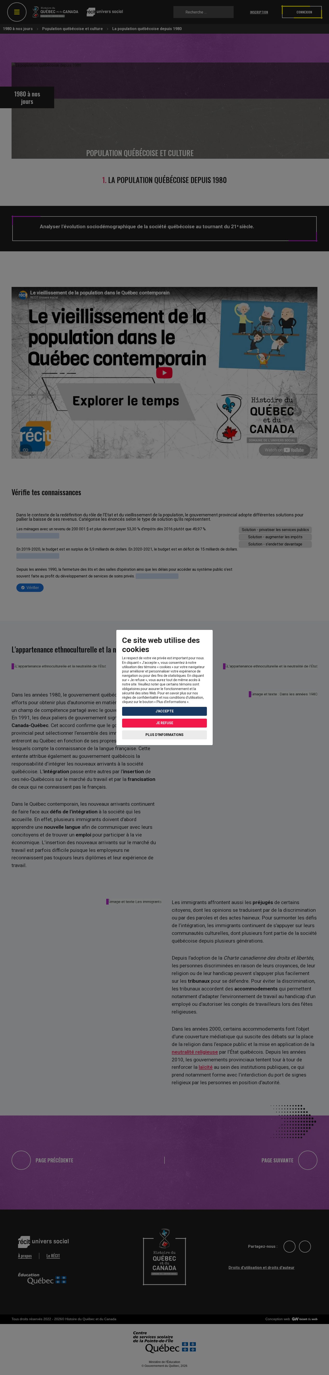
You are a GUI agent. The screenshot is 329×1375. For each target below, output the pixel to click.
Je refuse (164, 723)
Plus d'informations (164, 735)
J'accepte (165, 711)
